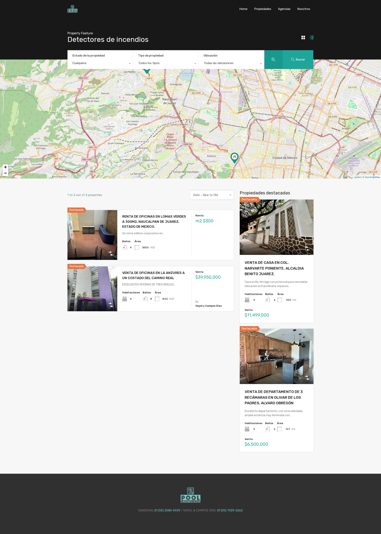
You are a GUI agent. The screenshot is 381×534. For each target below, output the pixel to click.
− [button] (5, 173)
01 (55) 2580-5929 (167, 510)
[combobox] (100, 64)
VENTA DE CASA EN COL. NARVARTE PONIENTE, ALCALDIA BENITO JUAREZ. (274, 268)
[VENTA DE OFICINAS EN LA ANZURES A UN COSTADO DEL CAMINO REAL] (234, 158)
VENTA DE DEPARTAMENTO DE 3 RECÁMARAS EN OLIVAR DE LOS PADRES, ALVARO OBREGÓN (274, 397)
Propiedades (262, 9)
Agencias (284, 9)
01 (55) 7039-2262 (230, 510)
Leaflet (357, 177)
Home (243, 9)
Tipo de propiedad (151, 55)
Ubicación (210, 55)
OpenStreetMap (372, 177)
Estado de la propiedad (88, 55)
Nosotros (303, 9)
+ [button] (5, 167)
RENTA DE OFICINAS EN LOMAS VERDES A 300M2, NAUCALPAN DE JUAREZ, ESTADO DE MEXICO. (154, 221)
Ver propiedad (92, 250)
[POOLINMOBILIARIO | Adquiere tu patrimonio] (72, 11)
